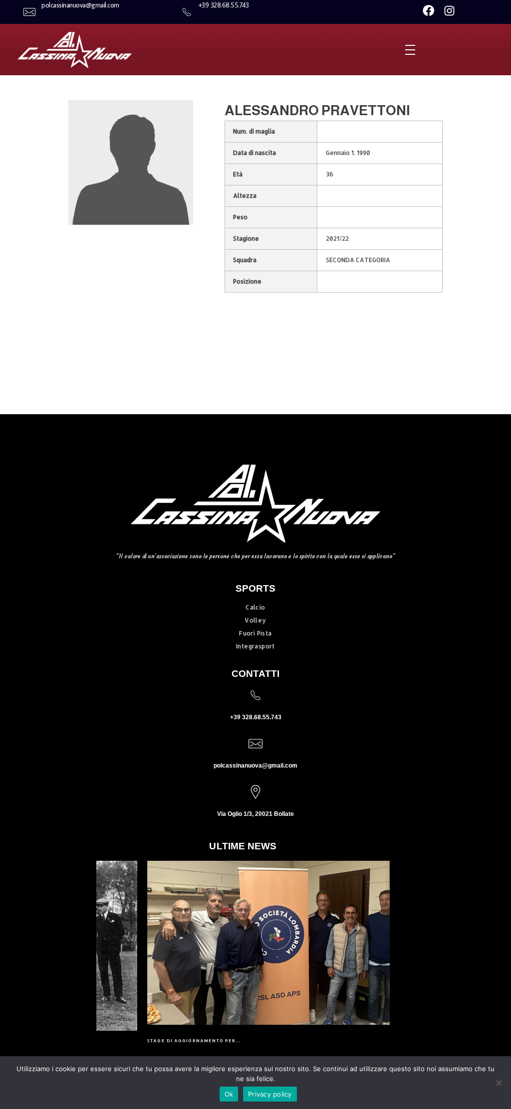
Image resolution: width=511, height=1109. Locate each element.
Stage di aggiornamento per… (143, 1040)
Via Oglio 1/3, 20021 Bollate (255, 813)
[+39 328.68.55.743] (255, 695)
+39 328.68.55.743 (255, 717)
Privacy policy (270, 1094)
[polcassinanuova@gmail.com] (255, 744)
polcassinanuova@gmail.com (255, 765)
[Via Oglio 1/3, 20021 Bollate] (255, 792)
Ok (229, 1094)
